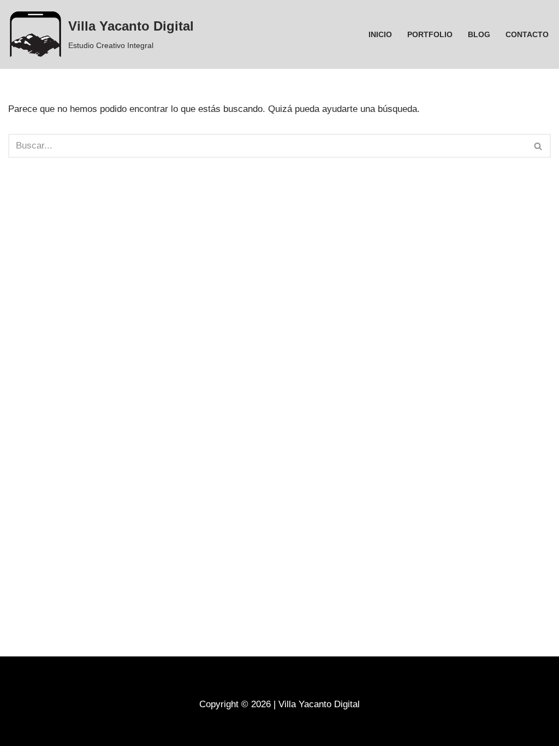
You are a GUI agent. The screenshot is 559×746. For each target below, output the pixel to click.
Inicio (380, 35)
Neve (18, 731)
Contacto (527, 35)
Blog (479, 35)
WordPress (140, 731)
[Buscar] (538, 146)
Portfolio (430, 35)
